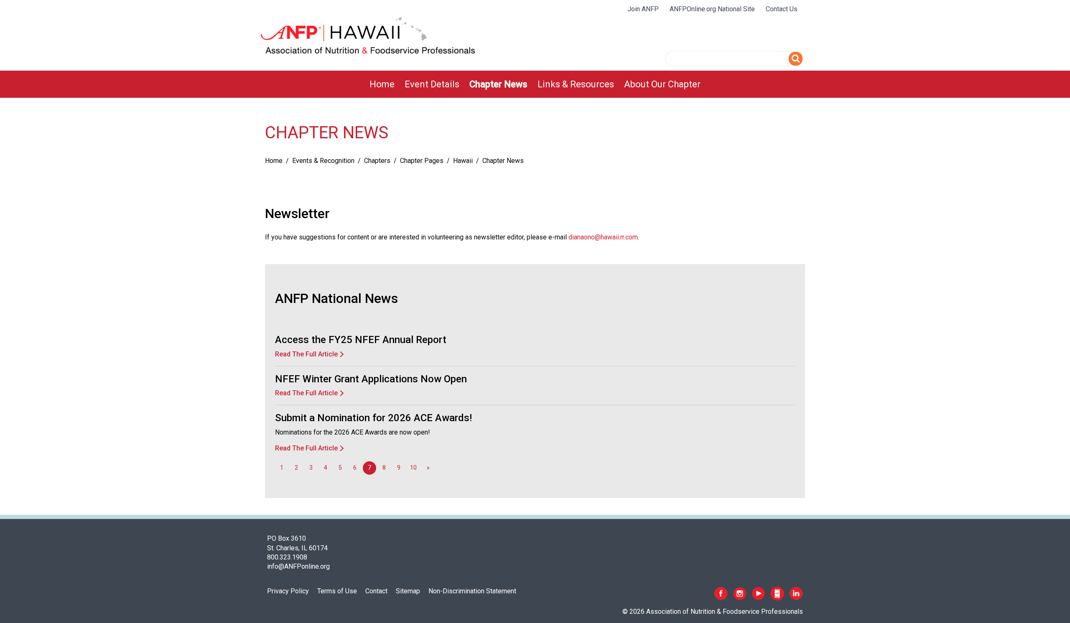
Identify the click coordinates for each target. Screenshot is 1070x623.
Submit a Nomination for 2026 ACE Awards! (373, 418)
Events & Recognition (323, 161)
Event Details (432, 84)
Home (382, 84)
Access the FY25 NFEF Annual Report (360, 340)
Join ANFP (643, 9)
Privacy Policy (288, 591)
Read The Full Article (306, 354)
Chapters (377, 161)
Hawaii (463, 161)
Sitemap (408, 591)
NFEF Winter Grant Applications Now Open (371, 379)
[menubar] (535, 84)
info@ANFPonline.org (298, 566)
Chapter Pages (421, 161)
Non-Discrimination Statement (472, 591)
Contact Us (781, 9)
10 (413, 467)
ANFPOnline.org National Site (712, 9)
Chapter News (498, 84)
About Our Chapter (662, 84)
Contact (376, 591)
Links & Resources (576, 84)
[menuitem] (382, 84)
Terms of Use (337, 591)
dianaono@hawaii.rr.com (603, 237)
